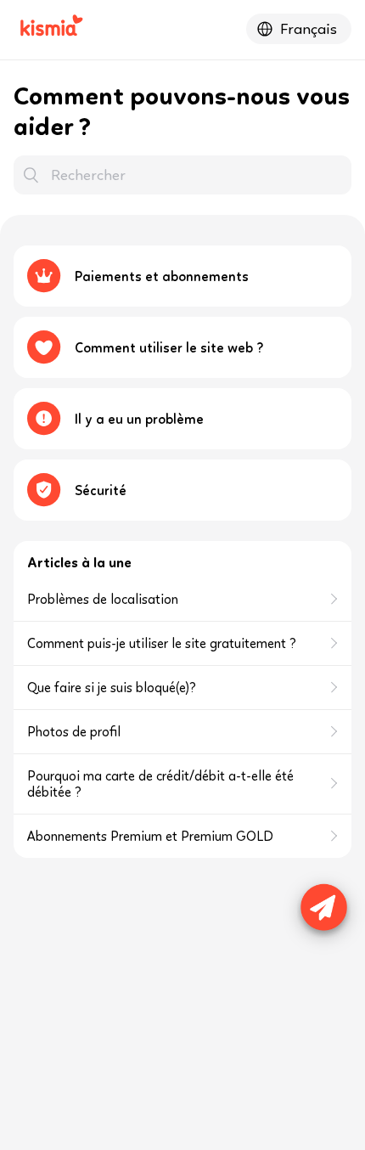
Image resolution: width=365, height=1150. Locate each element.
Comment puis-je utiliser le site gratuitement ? (161, 643)
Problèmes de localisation (102, 599)
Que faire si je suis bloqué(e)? (111, 687)
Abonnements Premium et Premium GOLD (150, 836)
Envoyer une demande (320, 901)
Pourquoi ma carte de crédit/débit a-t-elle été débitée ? (160, 784)
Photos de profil (74, 732)
